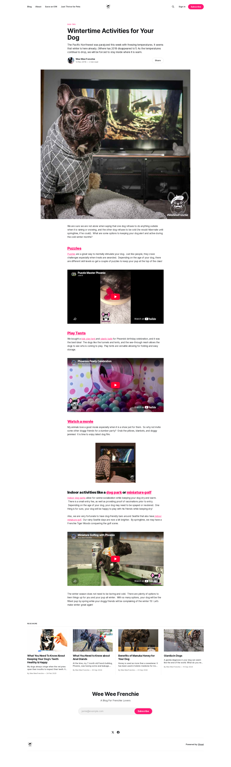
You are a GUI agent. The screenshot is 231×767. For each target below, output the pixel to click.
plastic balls (106, 338)
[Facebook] (118, 732)
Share (158, 60)
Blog (29, 6)
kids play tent (88, 338)
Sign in (182, 6)
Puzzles (71, 254)
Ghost (201, 744)
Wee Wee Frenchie (85, 59)
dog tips (71, 24)
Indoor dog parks (76, 498)
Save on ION (51, 6)
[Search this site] (173, 7)
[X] (112, 732)
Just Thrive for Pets (70, 6)
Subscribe (196, 6)
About (38, 6)
